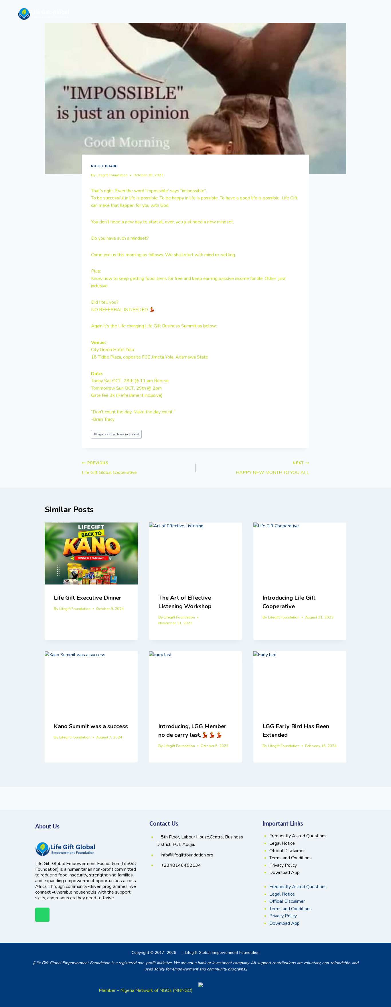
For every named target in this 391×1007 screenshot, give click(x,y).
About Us (204, 14)
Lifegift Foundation (112, 175)
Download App (284, 872)
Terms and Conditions (290, 858)
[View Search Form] (368, 14)
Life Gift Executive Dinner (87, 598)
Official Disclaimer (287, 851)
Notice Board (104, 166)
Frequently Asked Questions (298, 836)
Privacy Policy (283, 865)
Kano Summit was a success (91, 726)
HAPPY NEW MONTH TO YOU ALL (272, 468)
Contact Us (344, 14)
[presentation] (91, 553)
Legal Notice (282, 843)
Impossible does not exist (116, 434)
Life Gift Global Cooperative (109, 468)
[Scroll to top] (371, 982)
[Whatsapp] (42, 915)
